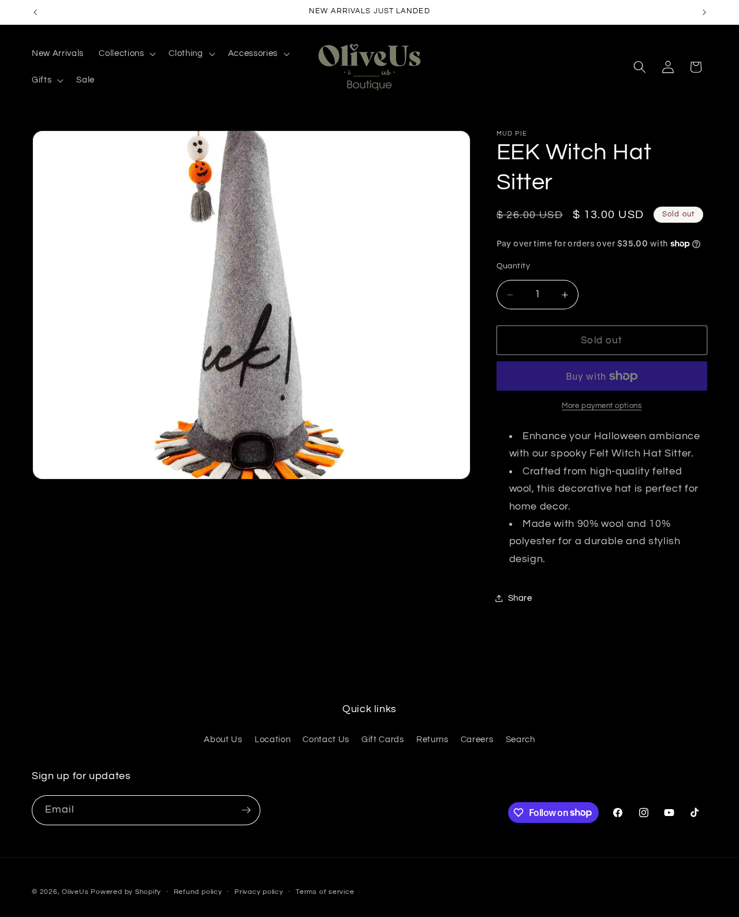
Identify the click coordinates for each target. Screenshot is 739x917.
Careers (477, 739)
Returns (432, 739)
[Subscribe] (246, 810)
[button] (126, 53)
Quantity (514, 265)
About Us (223, 739)
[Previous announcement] (35, 12)
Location (272, 739)
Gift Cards (382, 739)
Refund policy (198, 892)
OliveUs (75, 892)
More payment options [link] (601, 406)
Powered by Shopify (126, 892)
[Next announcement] (704, 12)
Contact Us (326, 739)
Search (520, 739)
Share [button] (520, 597)
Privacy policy (258, 892)
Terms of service (325, 892)
